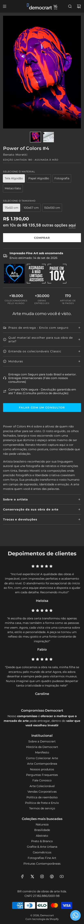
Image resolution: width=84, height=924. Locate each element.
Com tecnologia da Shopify (42, 919)
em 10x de (39, 225)
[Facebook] (22, 876)
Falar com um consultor (42, 407)
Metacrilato (13, 188)
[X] (32, 876)
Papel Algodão (38, 178)
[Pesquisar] (69, 6)
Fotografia (61, 178)
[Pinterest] (51, 876)
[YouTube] (61, 876)
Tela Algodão (14, 178)
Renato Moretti (15, 154)
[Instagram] (42, 876)
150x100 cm (52, 208)
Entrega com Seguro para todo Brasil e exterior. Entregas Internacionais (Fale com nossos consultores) (42, 378)
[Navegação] (4, 6)
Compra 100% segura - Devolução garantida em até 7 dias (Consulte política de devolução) (42, 391)
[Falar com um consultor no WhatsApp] (75, 915)
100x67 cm (31, 208)
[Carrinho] (78, 6)
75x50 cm (11, 208)
